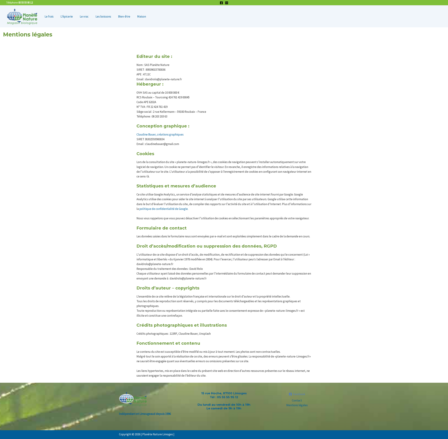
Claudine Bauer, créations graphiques (160, 134)
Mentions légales (297, 405)
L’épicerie (67, 16)
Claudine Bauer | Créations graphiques (199, 434)
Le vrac (84, 16)
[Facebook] (221, 2)
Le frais (49, 16)
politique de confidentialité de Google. (163, 209)
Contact (297, 400)
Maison (141, 16)
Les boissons (103, 16)
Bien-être (124, 16)
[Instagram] (226, 2)
